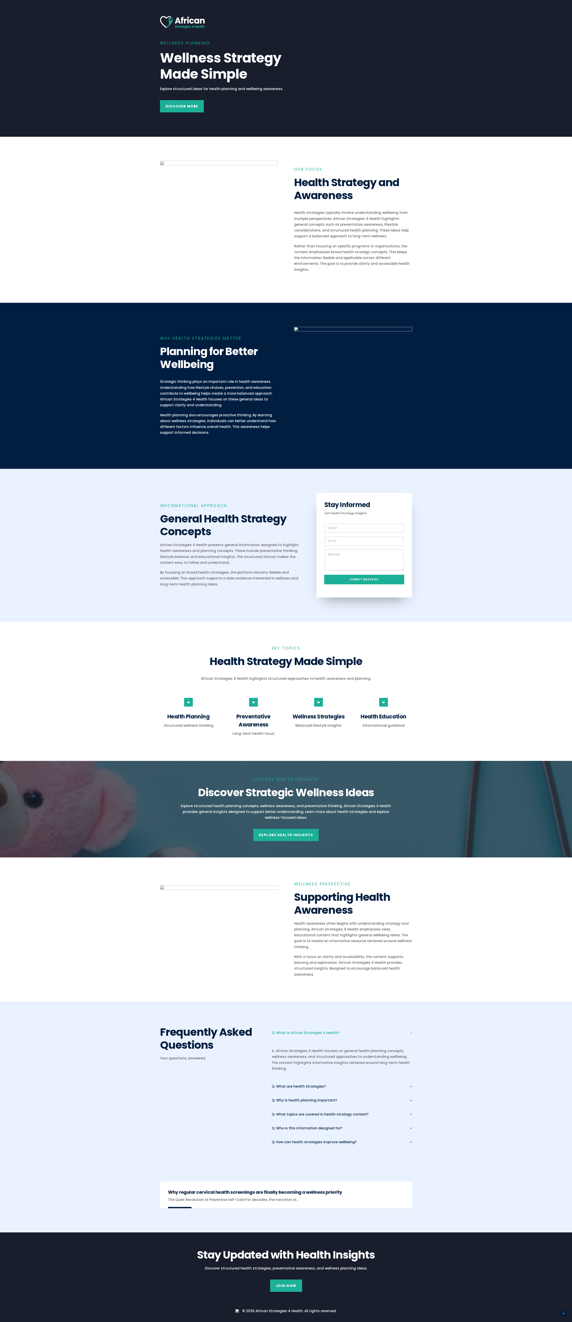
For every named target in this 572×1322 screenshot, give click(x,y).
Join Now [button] (286, 1285)
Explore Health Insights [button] (286, 835)
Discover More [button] (182, 106)
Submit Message (364, 579)
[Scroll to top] (563, 1313)
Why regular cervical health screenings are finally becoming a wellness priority (255, 1192)
